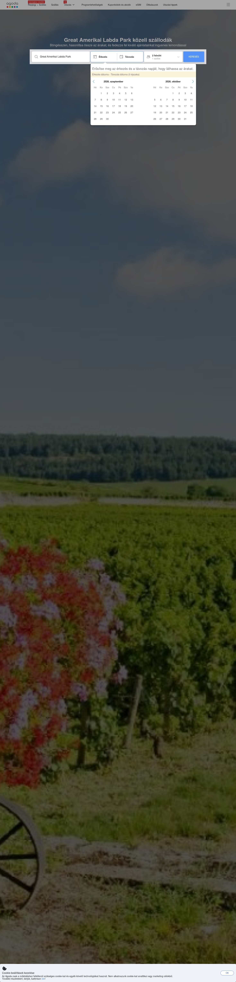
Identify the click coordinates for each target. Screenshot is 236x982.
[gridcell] (101, 93)
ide (43, 978)
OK (227, 972)
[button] (93, 81)
